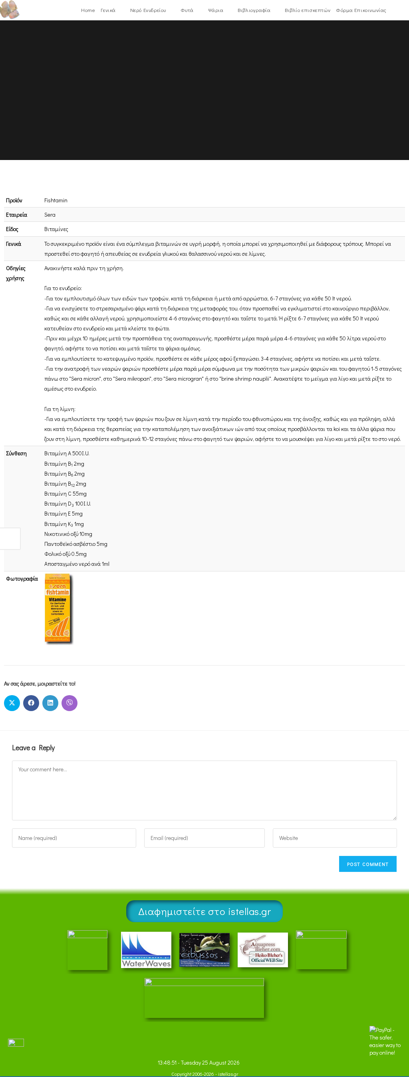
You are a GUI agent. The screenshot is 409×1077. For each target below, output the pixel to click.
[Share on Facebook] (31, 703)
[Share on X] (12, 703)
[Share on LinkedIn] (50, 703)
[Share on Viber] (69, 703)
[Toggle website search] (394, 10)
